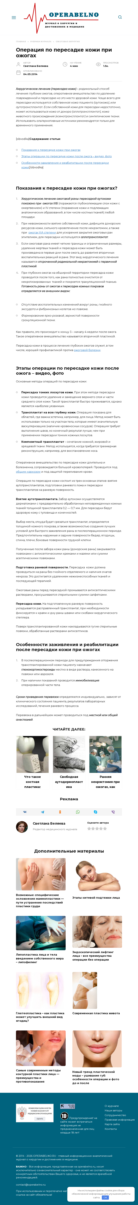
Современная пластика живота (96, 1013)
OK (105, 1197)
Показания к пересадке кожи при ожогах (50, 150)
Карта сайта (112, 1124)
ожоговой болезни (87, 350)
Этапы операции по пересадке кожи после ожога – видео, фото (66, 156)
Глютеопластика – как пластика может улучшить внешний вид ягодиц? (40, 1017)
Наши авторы (113, 1110)
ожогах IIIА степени (42, 232)
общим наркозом (28, 471)
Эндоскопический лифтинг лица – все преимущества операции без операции (93, 956)
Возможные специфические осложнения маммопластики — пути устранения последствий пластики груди (40, 900)
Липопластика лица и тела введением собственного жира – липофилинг (40, 958)
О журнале (112, 1106)
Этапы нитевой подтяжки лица (96, 897)
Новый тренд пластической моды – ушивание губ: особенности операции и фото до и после (95, 1077)
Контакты (111, 1128)
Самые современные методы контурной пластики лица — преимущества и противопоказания (38, 1076)
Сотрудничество (115, 1115)
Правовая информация (120, 1119)
